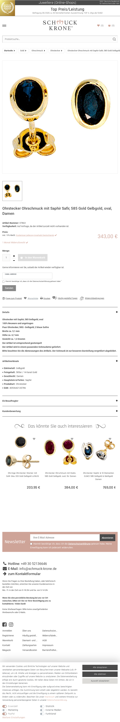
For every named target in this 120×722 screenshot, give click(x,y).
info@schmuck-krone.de (38, 569)
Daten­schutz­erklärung (57, 700)
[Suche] (114, 39)
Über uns (26, 630)
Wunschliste (102, 25)
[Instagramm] (11, 624)
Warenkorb (113, 25)
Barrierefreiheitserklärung (50, 650)
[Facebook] (4, 624)
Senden (9, 288)
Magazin (6, 650)
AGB (44, 640)
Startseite (8, 50)
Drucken (46, 298)
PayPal (11, 713)
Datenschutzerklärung (50, 630)
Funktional (51, 713)
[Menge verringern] (14, 261)
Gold (22, 50)
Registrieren (8, 635)
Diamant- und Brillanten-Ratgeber (30, 640)
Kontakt (6, 645)
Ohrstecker (55, 50)
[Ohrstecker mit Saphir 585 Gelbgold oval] (60, 117)
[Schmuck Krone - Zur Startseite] (60, 24)
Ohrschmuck (37, 50)
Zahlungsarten (29, 645)
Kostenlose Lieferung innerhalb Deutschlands (35, 235)
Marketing (13, 710)
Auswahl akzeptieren (100, 680)
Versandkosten (29, 650)
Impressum (47, 645)
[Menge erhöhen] (14, 256)
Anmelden (7, 630)
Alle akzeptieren (100, 667)
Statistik (50, 706)
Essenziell (13, 706)
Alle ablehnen (100, 674)
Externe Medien (53, 710)
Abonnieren (107, 538)
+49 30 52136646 (34, 564)
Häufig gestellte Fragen (30, 635)
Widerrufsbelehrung (50, 635)
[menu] (4, 26)
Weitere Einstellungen (13, 717)
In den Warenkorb (34, 257)
